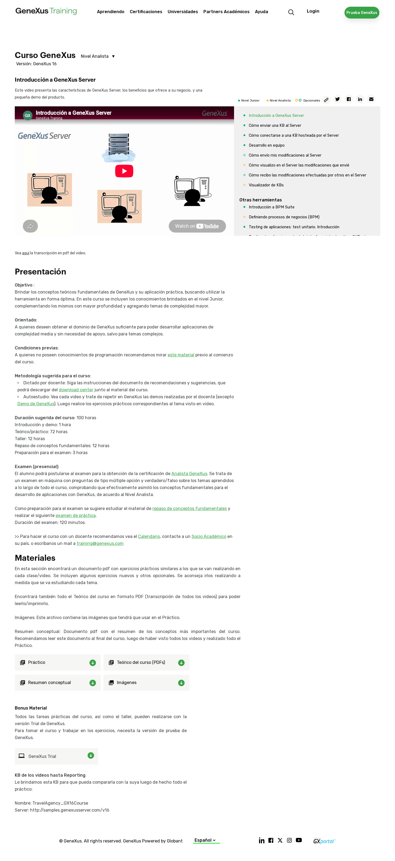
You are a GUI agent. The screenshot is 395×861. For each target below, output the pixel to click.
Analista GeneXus (189, 473)
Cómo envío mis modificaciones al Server (285, 155)
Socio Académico (209, 536)
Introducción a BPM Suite (272, 207)
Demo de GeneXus (35, 403)
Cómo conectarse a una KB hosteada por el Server (294, 135)
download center (76, 389)
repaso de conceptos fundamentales (189, 508)
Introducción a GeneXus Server (276, 115)
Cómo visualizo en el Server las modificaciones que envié (299, 165)
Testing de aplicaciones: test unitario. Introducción (294, 227)
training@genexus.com (100, 543)
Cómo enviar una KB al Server (275, 125)
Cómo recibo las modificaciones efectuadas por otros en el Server (307, 175)
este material (181, 354)
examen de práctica (76, 515)
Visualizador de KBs (266, 185)
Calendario (149, 536)
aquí (25, 253)
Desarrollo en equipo (267, 145)
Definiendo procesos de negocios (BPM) (284, 217)
